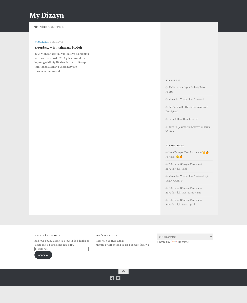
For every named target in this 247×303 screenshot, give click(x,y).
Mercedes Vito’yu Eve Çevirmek (187, 99)
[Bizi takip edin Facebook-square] (112, 278)
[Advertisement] (191, 48)
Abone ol (43, 255)
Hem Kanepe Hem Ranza (183, 152)
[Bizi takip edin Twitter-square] (118, 278)
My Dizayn (46, 15)
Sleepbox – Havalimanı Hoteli (58, 47)
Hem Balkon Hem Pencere (183, 119)
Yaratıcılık (41, 41)
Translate (183, 241)
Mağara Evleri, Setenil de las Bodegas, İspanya (122, 244)
